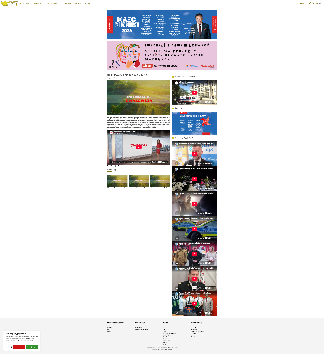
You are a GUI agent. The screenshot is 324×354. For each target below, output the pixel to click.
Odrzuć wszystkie (19, 347)
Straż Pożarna (167, 340)
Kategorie (78, 3)
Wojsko (165, 342)
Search (320, 3)
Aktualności (39, 3)
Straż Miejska (166, 339)
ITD (164, 327)
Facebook (310, 3)
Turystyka (193, 333)
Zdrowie (193, 337)
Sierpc (61, 3)
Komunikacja (138, 327)
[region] (21, 341)
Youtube (317, 3)
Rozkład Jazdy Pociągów (142, 329)
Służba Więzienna (167, 335)
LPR (164, 329)
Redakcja (170, 347)
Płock (47, 3)
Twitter (313, 3)
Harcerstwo (194, 329)
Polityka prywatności (161, 347)
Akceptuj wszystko (32, 347)
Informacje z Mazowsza (117, 166)
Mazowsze (68, 3)
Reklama (177, 347)
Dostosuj (9, 347)
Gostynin (54, 3)
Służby (87, 3)
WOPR (164, 344)
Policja (164, 331)
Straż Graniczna (167, 337)
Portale (302, 3)
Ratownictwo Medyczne (169, 333)
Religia (192, 335)
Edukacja (193, 327)
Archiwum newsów (150, 347)
